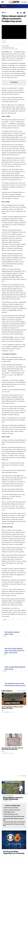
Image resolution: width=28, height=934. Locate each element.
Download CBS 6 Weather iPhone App (13, 819)
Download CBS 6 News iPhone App (14, 816)
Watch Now (23, 2)
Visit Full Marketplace (21, 690)
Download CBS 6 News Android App (14, 822)
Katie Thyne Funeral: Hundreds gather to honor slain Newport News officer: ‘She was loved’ (15, 650)
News (4, 12)
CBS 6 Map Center (9, 812)
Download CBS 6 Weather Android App (13, 824)
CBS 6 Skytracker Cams (11, 814)
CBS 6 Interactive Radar (11, 807)
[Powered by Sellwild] (24, 775)
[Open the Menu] (2, 2)
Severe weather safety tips (12, 810)
